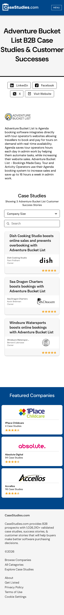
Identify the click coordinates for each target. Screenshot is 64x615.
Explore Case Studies (19, 569)
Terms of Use (13, 592)
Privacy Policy (14, 587)
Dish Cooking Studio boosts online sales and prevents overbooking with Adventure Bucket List (32, 242)
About (9, 578)
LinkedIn (22, 85)
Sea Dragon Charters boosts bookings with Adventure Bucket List (27, 286)
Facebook (47, 85)
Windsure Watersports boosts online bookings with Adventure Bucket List (31, 327)
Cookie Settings (15, 597)
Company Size (16, 214)
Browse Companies (18, 560)
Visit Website (42, 94)
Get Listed (12, 582)
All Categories (14, 565)
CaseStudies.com (17, 515)
